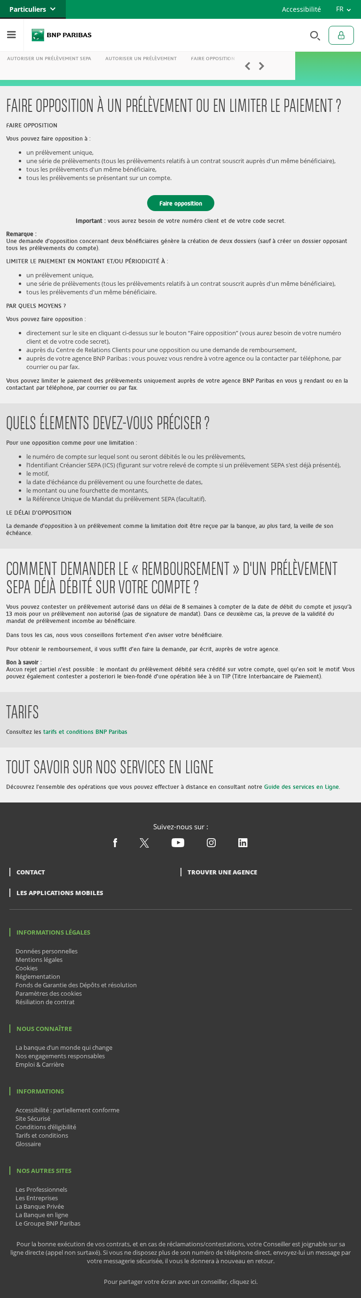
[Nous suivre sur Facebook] (115, 845)
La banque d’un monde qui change (64, 1047)
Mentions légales (39, 959)
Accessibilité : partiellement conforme (67, 1110)
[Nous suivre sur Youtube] (178, 845)
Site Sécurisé (33, 1118)
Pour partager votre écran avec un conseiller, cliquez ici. (181, 1282)
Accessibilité (301, 9)
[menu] (12, 35)
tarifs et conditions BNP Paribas (85, 731)
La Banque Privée (40, 1206)
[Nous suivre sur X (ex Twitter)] (144, 845)
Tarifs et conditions (42, 1135)
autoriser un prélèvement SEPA (49, 58)
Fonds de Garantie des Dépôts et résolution (76, 985)
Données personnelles (47, 951)
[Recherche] (312, 35)
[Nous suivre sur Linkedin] (243, 845)
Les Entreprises (37, 1198)
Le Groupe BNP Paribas (48, 1223)
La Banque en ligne (42, 1215)
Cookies (27, 968)
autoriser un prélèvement (141, 58)
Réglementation (38, 976)
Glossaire (28, 1144)
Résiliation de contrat (45, 1002)
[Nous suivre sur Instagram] (211, 845)
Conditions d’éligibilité (46, 1127)
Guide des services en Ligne (301, 786)
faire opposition (213, 58)
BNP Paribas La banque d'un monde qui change (61, 35)
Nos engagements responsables (60, 1056)
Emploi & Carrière (40, 1064)
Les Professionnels (41, 1189)
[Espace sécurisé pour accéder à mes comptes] (341, 35)
